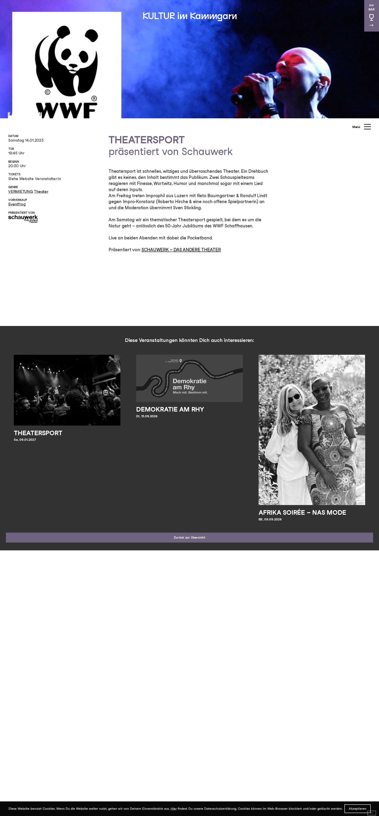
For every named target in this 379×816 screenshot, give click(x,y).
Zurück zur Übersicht (189, 537)
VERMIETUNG (20, 191)
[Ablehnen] (371, 813)
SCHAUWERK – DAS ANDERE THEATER (181, 249)
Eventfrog (17, 204)
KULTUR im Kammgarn (189, 15)
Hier (174, 808)
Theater (41, 191)
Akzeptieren (357, 808)
